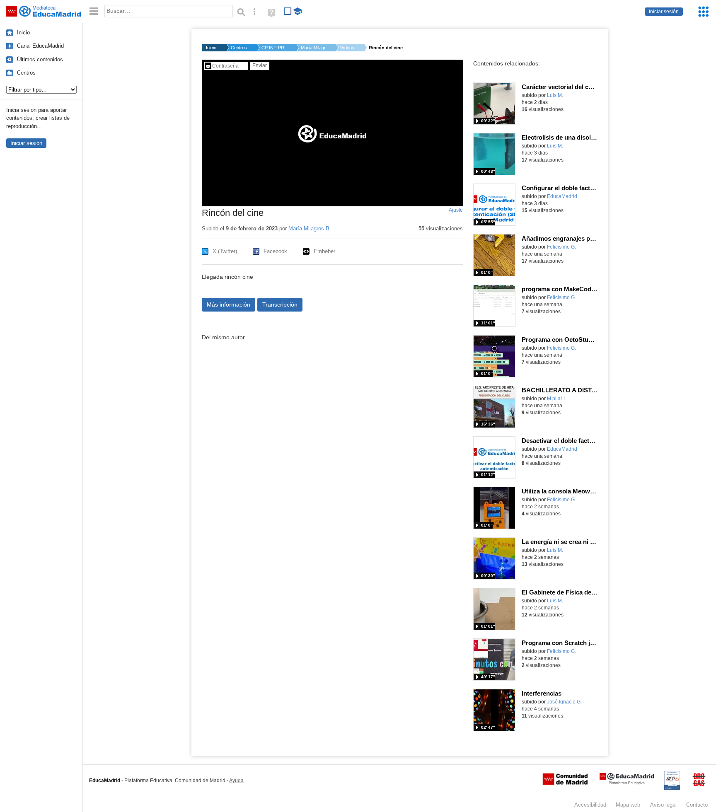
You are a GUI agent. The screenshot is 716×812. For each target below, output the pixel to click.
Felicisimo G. (561, 246)
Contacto (697, 805)
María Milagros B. (313, 47)
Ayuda (236, 780)
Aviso (663, 805)
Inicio (23, 32)
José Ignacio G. (564, 701)
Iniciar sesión (664, 11)
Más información (228, 304)
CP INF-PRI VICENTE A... (273, 47)
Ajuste (456, 210)
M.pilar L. (557, 398)
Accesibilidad (590, 805)
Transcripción (280, 304)
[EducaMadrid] (627, 783)
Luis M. (555, 95)
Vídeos (347, 47)
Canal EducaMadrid (40, 46)
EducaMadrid (562, 196)
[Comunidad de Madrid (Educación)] (565, 783)
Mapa (628, 805)
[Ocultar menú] (93, 11)
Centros (26, 73)
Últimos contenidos (40, 59)
